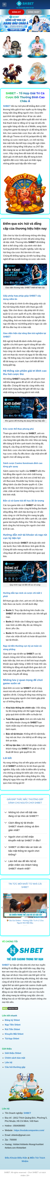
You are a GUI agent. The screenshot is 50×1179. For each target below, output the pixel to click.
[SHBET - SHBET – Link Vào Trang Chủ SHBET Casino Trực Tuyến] (25, 5)
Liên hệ (8, 1062)
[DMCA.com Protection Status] (10, 1008)
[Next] (47, 913)
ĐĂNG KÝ (16, 12)
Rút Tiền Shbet (12, 1029)
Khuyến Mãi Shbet (14, 1034)
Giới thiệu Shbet (13, 1053)
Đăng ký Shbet (12, 1020)
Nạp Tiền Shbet (12, 1025)
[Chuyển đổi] (5, 813)
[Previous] (2, 913)
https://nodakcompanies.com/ (29, 1130)
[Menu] (4, 5)
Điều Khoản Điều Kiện (16, 1158)
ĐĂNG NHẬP (33, 12)
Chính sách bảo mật (15, 1058)
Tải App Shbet (12, 1038)
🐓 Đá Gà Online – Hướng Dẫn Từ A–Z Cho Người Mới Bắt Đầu (25, 922)
